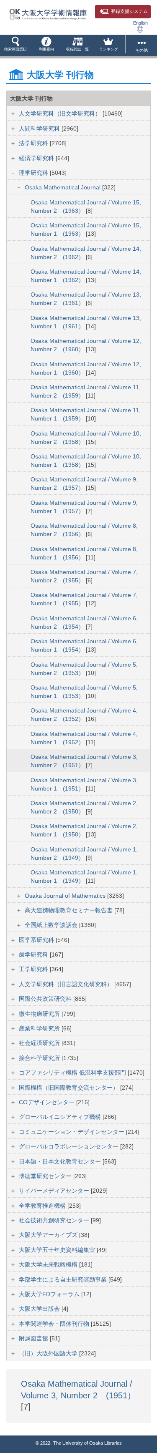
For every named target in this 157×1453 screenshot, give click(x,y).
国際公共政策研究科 (46, 998)
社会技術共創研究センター (55, 1220)
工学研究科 (34, 969)
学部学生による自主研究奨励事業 (63, 1279)
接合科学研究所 (40, 1058)
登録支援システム (129, 11)
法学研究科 (34, 143)
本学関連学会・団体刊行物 (55, 1323)
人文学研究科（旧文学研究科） (61, 113)
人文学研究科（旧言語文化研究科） (66, 984)
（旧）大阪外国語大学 (49, 1353)
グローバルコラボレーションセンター (69, 1146)
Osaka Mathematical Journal (63, 187)
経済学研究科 (37, 158)
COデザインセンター (47, 1102)
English (140, 22)
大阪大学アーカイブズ (49, 1234)
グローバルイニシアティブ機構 (61, 1116)
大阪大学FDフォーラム (50, 1294)
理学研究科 (34, 172)
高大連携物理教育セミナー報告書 (69, 910)
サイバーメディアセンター (55, 1190)
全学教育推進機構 (43, 1205)
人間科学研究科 (40, 128)
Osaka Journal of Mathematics (66, 895)
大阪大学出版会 (40, 1308)
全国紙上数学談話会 (52, 925)
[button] (15, 45)
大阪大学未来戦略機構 (49, 1264)
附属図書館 (34, 1338)
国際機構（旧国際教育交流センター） (69, 1087)
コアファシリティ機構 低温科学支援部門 (73, 1072)
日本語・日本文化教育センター (61, 1161)
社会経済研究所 (40, 1043)
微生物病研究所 (40, 1013)
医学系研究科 (37, 940)
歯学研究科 (34, 954)
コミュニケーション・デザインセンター (72, 1131)
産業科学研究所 (40, 1028)
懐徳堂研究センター (46, 1176)
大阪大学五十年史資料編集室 (58, 1250)
